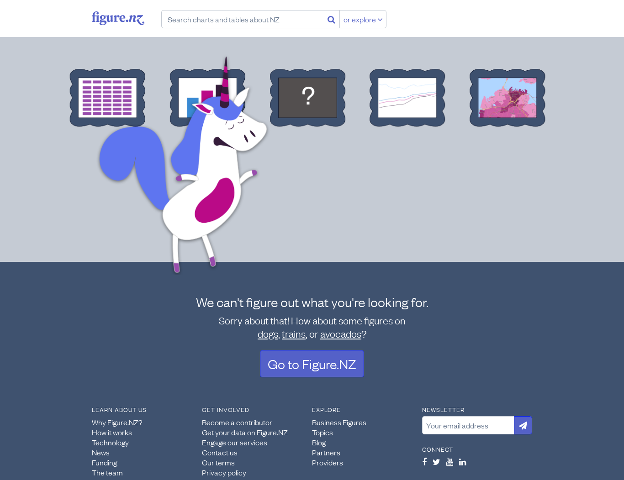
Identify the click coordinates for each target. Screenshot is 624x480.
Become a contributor (237, 422)
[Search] (331, 19)
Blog (319, 442)
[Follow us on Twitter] (436, 462)
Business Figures (339, 422)
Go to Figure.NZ (312, 363)
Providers (327, 462)
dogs (268, 333)
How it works (112, 432)
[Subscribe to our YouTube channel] (449, 462)
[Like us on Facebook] (424, 462)
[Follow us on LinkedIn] (462, 462)
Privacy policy (224, 472)
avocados (340, 333)
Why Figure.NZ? (117, 422)
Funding (104, 462)
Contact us (220, 452)
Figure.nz (118, 18)
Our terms (218, 462)
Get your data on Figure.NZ (245, 432)
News (101, 452)
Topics (322, 432)
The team (107, 472)
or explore (360, 19)
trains (294, 333)
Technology (110, 442)
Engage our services (234, 442)
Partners (326, 452)
